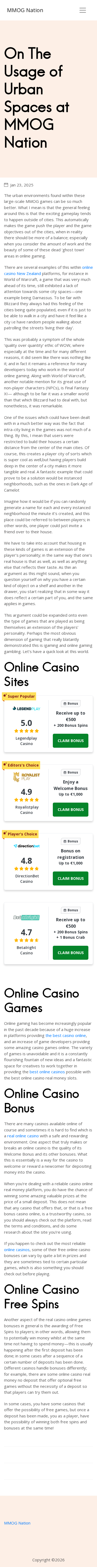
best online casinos (47, 1071)
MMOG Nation (25, 10)
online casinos (17, 1249)
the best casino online (66, 1035)
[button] (70, 741)
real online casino (23, 1135)
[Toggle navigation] (82, 10)
